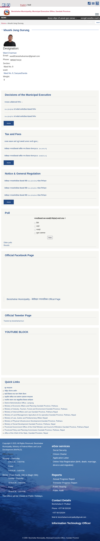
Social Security (60, 450)
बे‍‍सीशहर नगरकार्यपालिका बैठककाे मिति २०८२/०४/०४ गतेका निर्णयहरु (25, 195)
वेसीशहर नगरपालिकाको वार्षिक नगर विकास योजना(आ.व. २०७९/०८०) (26, 156)
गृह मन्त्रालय (8, 388)
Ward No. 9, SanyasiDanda (15, 73)
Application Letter (61, 458)
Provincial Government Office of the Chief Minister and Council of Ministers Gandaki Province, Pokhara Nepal (47, 427)
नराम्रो (38, 230)
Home (3, 23)
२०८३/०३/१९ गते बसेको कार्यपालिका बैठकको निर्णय (20, 116)
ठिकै (37, 223)
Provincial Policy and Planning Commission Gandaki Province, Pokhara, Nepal (35, 430)
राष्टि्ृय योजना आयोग (11, 391)
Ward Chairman (10, 53)
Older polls (8, 242)
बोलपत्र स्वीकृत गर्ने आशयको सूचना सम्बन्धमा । (57, 18)
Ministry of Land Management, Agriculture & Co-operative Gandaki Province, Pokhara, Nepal (40, 415)
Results (6, 245)
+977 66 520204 (58, 513)
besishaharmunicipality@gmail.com (72, 517)
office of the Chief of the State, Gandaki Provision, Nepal (26, 433)
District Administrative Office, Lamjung (19, 403)
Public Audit (58, 490)
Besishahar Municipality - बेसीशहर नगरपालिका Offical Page (33, 299)
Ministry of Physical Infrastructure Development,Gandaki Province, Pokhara (33, 421)
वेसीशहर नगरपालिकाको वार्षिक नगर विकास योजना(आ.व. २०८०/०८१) (26, 149)
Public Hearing (59, 487)
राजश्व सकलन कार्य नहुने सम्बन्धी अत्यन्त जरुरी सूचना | (21, 141)
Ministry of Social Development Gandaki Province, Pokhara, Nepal (30, 424)
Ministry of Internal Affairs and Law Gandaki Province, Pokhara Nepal (31, 412)
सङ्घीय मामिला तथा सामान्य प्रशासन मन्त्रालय (19, 397)
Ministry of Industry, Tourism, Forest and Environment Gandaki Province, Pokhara (36, 409)
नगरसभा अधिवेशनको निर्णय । (14, 102)
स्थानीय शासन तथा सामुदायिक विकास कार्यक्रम (19, 400)
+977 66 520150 (64, 508)
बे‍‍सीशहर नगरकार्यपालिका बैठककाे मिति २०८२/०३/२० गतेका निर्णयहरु (25, 188)
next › (93, 22)
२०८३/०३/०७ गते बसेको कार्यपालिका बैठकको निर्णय (20, 109)
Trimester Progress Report (65, 483)
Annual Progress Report (64, 479)
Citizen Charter (60, 454)
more (9, 123)
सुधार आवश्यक (40, 233)
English (23, 5)
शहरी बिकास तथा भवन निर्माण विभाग (15, 394)
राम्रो (37, 226)
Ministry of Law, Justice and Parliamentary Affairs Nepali (26, 418)
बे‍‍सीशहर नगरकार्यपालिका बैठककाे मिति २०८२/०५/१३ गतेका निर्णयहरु (25, 181)
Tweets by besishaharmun (14, 321)
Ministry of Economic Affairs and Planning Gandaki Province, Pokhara (31, 406)
